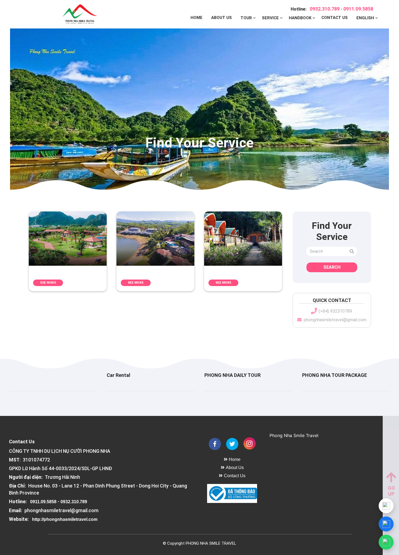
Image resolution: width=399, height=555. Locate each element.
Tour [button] (246, 17)
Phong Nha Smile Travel (294, 435)
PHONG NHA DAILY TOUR (232, 375)
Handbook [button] (300, 17)
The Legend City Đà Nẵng (296, 446)
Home (196, 17)
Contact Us (334, 17)
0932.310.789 (325, 9)
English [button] (365, 17)
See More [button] (48, 282)
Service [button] (271, 17)
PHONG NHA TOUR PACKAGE (334, 375)
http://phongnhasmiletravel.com (64, 519)
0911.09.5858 (358, 9)
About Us (221, 17)
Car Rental (118, 375)
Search (331, 267)
